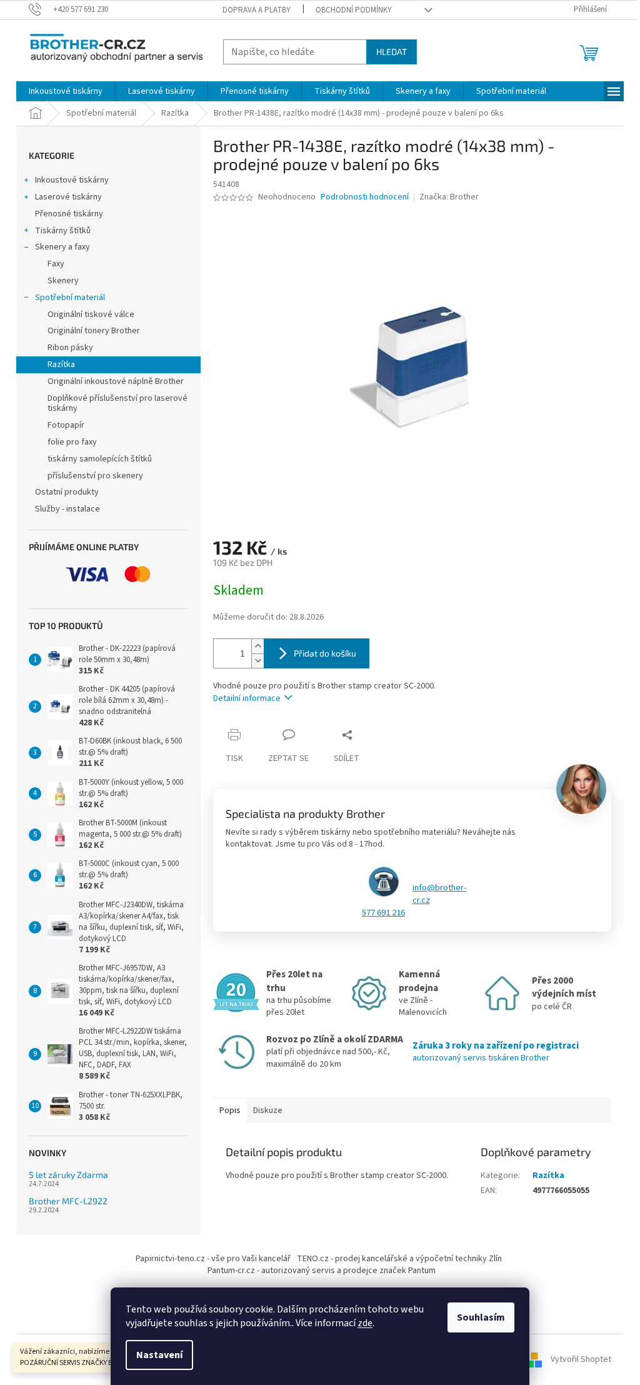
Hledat (391, 51)
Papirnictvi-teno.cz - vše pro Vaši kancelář (213, 1258)
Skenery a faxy (62, 247)
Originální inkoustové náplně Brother (116, 381)
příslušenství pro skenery (95, 476)
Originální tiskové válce (91, 314)
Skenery (63, 280)
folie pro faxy (72, 442)
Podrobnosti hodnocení (365, 197)
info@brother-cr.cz (439, 894)
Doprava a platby (256, 10)
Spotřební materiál (70, 297)
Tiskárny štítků (63, 230)
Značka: (449, 197)
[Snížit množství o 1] (257, 660)
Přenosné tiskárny (69, 214)
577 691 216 (383, 913)
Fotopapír (66, 425)
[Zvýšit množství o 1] (257, 646)
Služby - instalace (67, 509)
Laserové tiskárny (68, 197)
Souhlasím (481, 1317)
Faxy (56, 264)
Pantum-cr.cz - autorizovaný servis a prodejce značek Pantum (322, 1270)
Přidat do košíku (325, 653)
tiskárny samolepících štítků (100, 459)
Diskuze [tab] (267, 1110)
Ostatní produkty (67, 492)
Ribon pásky (70, 347)
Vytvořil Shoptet (581, 1359)
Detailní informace (247, 698)
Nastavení (159, 1355)
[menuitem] (65, 91)
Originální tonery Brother (94, 331)
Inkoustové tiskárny (72, 180)
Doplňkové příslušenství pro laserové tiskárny (118, 403)
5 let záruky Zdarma (68, 1174)
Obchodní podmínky (354, 10)
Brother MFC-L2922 (68, 1201)
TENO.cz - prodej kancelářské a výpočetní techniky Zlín (399, 1258)
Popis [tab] (230, 1110)
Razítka (61, 364)
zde (365, 1323)
